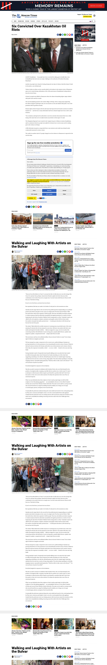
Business (33, 21)
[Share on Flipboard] (70, 35)
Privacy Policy (37, 152)
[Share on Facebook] (58, 35)
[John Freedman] (13, 252)
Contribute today (87, 16)
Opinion (38, 21)
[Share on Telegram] (62, 35)
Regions (27, 21)
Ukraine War (21, 21)
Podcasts (50, 21)
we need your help (31, 177)
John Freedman (19, 251)
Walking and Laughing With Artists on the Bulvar (41, 244)
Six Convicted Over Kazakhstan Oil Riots (39, 28)
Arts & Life (44, 21)
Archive (57, 21)
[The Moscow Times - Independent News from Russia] (24, 15)
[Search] (94, 21)
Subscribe (68, 150)
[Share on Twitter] (60, 35)
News (15, 21)
